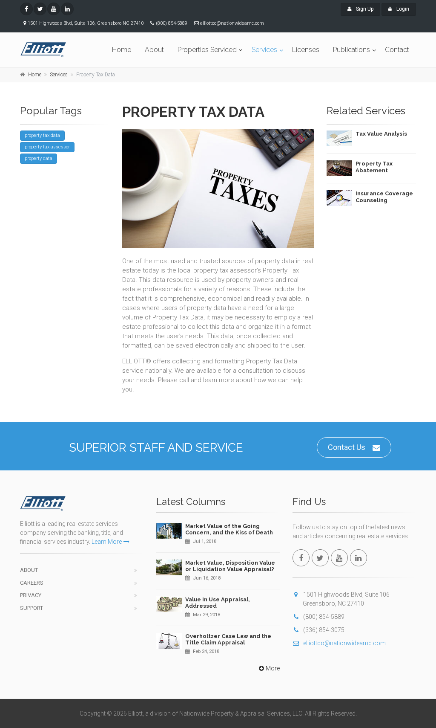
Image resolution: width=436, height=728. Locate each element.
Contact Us (346, 447)
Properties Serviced (207, 50)
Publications (351, 50)
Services (264, 50)
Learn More (107, 541)
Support (31, 608)
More (273, 668)
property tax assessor (47, 147)
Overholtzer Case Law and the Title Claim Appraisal (228, 639)
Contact (397, 50)
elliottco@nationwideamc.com (344, 643)
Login (402, 9)
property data (38, 158)
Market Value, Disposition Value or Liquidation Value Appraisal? (230, 566)
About (154, 50)
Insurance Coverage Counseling (384, 196)
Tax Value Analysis (381, 134)
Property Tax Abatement (374, 167)
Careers (31, 583)
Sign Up (364, 9)
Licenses (305, 50)
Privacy (30, 595)
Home (121, 50)
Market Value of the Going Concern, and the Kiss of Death (229, 529)
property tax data (42, 135)
